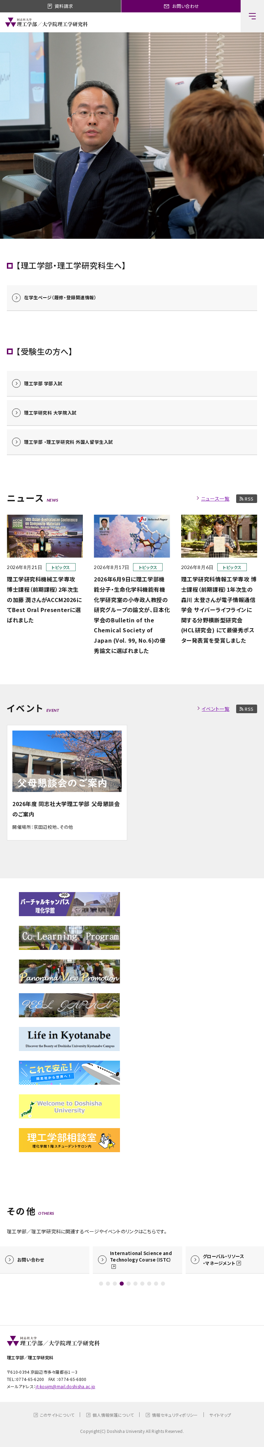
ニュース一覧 (215, 498)
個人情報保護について (113, 1415)
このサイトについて (57, 1415)
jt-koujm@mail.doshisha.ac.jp (65, 1386)
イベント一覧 (215, 708)
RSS (249, 498)
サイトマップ (220, 1415)
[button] (101, 1284)
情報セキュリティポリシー (175, 1415)
